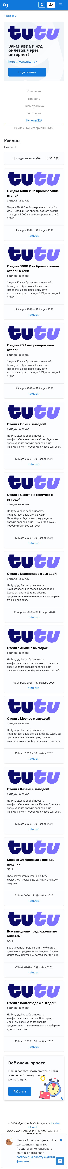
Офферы (10, 15)
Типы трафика (34, 106)
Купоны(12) (34, 120)
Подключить (27, 72)
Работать (19, 1091)
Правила (34, 98)
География (34, 113)
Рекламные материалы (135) (34, 128)
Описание (34, 91)
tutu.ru (33, 235)
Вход (41, 5)
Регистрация (51, 5)
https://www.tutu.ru (22, 61)
